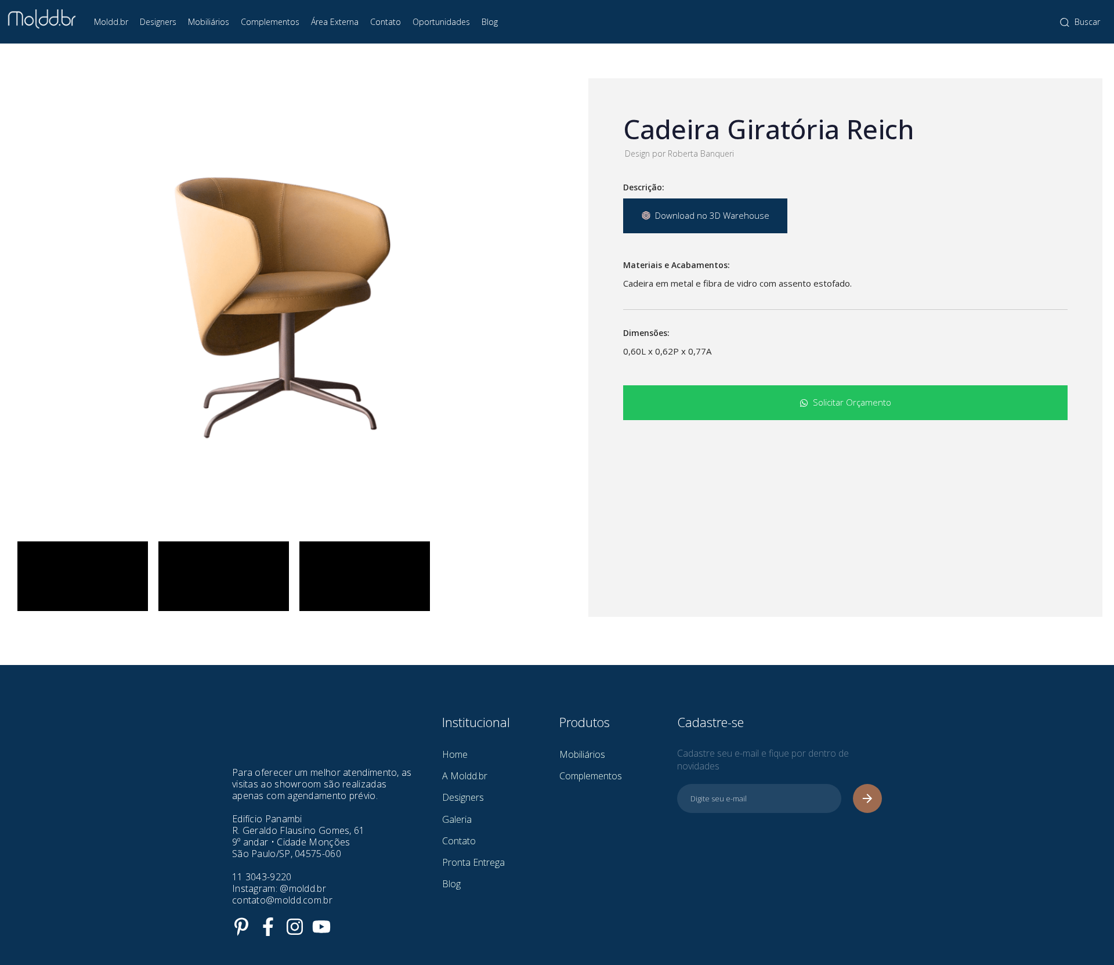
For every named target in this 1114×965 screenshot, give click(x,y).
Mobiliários (208, 21)
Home (455, 754)
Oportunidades (441, 21)
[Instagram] (294, 926)
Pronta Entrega (473, 862)
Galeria (457, 819)
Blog (490, 21)
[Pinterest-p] (241, 926)
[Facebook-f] (268, 926)
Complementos (270, 21)
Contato (385, 21)
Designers (158, 21)
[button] (1080, 22)
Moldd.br (111, 21)
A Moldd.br (464, 775)
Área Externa (335, 21)
